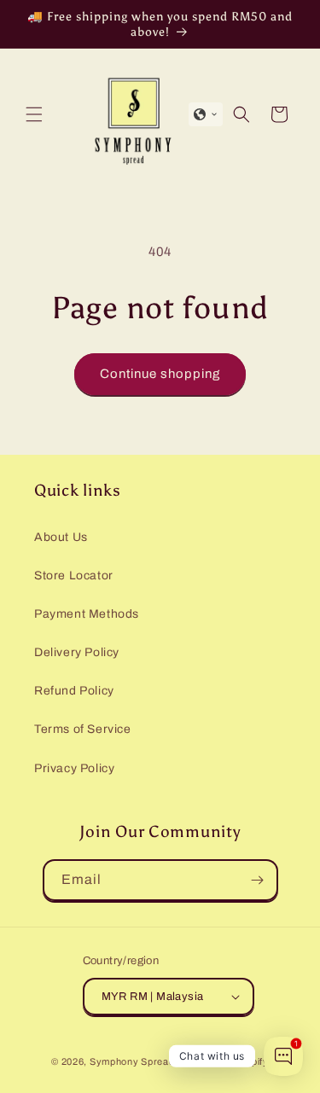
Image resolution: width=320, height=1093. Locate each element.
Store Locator (73, 575)
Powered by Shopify (223, 1061)
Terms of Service (82, 729)
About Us (61, 537)
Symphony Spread (132, 1061)
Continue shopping (160, 374)
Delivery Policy (76, 652)
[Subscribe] (257, 880)
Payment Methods (86, 614)
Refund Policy (74, 690)
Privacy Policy (74, 768)
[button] (34, 114)
